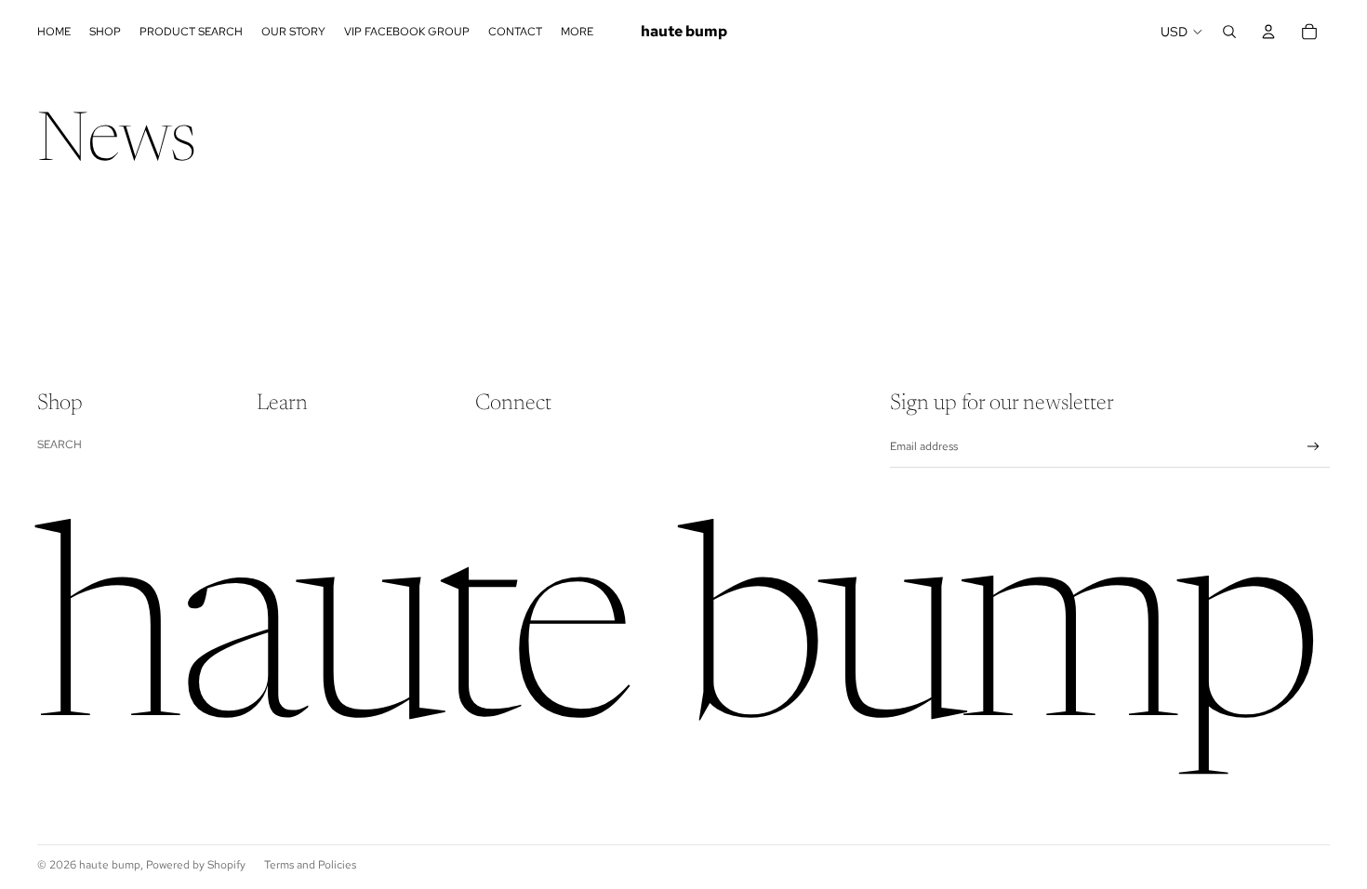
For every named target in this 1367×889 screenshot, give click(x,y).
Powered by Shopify (196, 864)
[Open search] (1229, 31)
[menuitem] (577, 32)
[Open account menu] (1268, 31)
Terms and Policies (310, 864)
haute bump (109, 864)
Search (59, 444)
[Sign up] (1313, 447)
